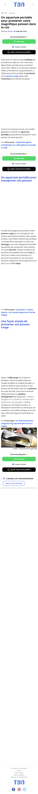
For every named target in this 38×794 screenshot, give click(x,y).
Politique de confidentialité (19, 777)
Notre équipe (19, 773)
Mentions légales (19, 775)
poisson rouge (12, 76)
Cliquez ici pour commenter (14, 483)
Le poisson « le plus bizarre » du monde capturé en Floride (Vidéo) (18, 312)
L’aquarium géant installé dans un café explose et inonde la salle (18, 145)
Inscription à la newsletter (19, 768)
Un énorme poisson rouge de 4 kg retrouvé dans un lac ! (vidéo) (17, 423)
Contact (19, 770)
